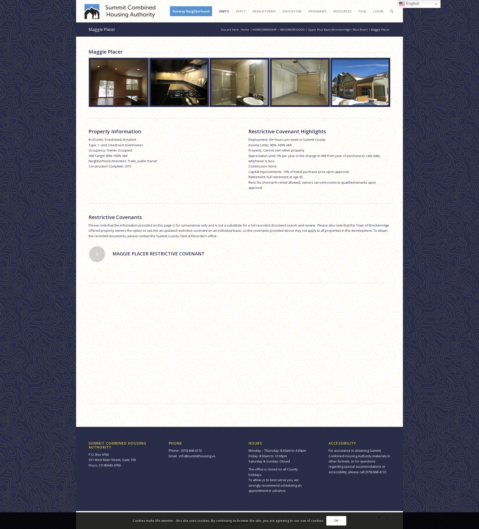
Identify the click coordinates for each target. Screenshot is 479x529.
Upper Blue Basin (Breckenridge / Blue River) (337, 29)
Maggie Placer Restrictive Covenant (159, 254)
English (412, 3)
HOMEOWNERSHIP (264, 29)
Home (245, 29)
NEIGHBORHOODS (292, 29)
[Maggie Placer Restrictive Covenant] (97, 254)
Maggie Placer (102, 29)
